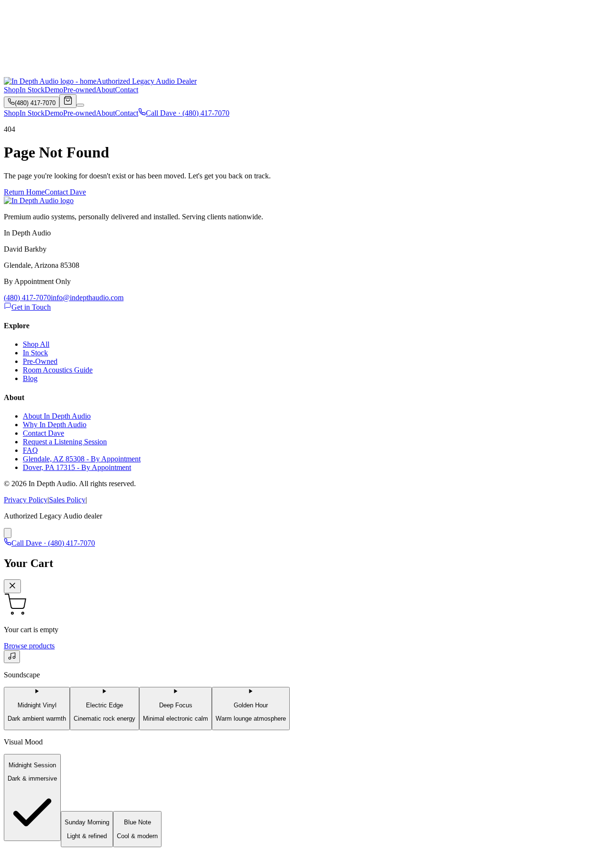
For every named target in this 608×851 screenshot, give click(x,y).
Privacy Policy (26, 500)
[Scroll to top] (7, 533)
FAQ (30, 450)
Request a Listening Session (65, 442)
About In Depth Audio (57, 416)
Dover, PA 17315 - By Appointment (77, 467)
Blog (30, 378)
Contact (126, 90)
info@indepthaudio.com (87, 297)
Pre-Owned (40, 361)
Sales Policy (67, 500)
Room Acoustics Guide (58, 370)
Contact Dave (65, 192)
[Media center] (12, 656)
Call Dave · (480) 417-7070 (187, 113)
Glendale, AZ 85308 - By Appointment (82, 459)
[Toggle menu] (80, 105)
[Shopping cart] (67, 101)
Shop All (36, 344)
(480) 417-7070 (27, 297)
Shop (11, 90)
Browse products (29, 646)
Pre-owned (79, 90)
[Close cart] (12, 586)
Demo (54, 90)
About (105, 90)
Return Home (24, 192)
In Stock (32, 90)
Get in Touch (31, 307)
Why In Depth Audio (54, 425)
